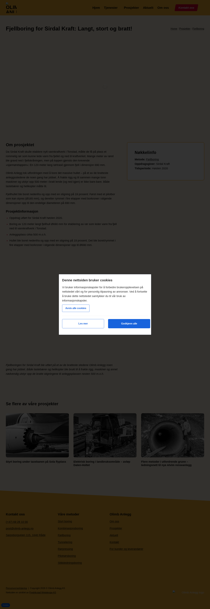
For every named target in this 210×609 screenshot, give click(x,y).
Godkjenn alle (129, 323)
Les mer (83, 323)
